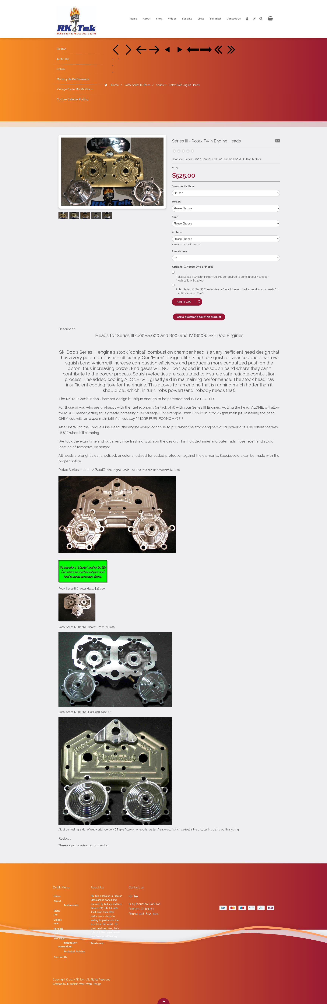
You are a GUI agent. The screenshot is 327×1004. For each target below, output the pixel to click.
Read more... (98, 943)
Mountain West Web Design (84, 983)
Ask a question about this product (199, 316)
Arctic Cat (63, 59)
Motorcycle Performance (73, 79)
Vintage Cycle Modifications (75, 89)
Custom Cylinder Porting (72, 99)
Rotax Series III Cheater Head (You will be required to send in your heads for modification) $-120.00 (222, 278)
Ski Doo (61, 49)
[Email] (277, 140)
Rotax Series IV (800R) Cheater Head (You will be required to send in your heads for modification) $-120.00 (227, 291)
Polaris (61, 69)
